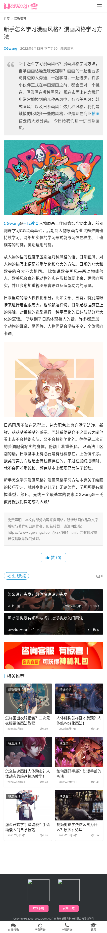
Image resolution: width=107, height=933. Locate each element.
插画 (96, 113)
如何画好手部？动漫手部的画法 (78, 774)
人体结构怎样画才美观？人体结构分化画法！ (78, 721)
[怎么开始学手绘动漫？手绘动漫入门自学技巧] (28, 805)
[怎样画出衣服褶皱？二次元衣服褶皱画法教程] (28, 699)
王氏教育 (31, 223)
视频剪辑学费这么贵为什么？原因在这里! (77, 827)
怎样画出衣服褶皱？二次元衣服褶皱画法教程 (27, 721)
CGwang (10, 48)
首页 (7, 19)
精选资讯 (66, 48)
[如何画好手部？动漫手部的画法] (79, 752)
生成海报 (18, 576)
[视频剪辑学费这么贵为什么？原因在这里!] (79, 805)
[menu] (99, 6)
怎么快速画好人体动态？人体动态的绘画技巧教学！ (27, 774)
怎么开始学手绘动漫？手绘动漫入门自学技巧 (27, 827)
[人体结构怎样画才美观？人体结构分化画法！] (79, 699)
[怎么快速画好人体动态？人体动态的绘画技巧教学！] (28, 752)
